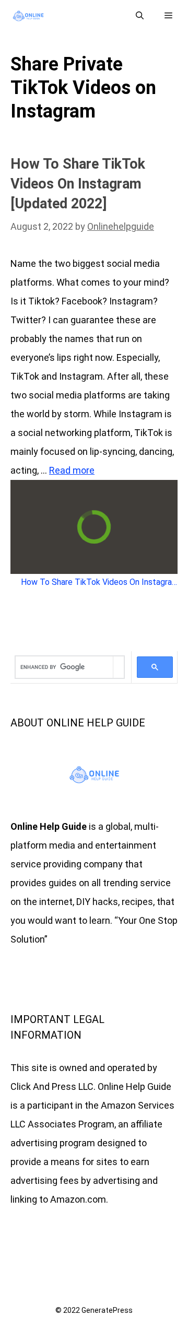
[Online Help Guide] (28, 16)
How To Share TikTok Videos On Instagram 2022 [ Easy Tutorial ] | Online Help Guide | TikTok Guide (99, 582)
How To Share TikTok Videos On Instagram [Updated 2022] (77, 184)
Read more (72, 470)
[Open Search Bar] (139, 16)
